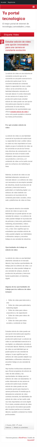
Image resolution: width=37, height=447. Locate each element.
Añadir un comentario (21, 427)
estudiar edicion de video (19, 112)
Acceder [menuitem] (3, 2)
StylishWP (31, 440)
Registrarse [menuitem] (11, 2)
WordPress (23, 438)
